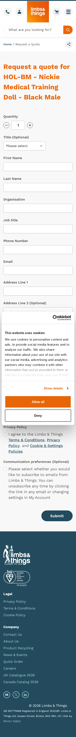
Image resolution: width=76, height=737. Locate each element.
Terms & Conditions (26, 440)
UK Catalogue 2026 (19, 675)
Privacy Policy (14, 602)
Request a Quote (27, 44)
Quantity (10, 116)
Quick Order (13, 662)
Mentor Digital (12, 721)
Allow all (38, 401)
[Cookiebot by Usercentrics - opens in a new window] (53, 318)
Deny (38, 415)
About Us (11, 641)
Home (7, 44)
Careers (9, 668)
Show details (53, 388)
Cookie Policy (14, 615)
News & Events (15, 655)
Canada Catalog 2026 (20, 682)
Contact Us (12, 634)
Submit (57, 516)
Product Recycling (18, 648)
